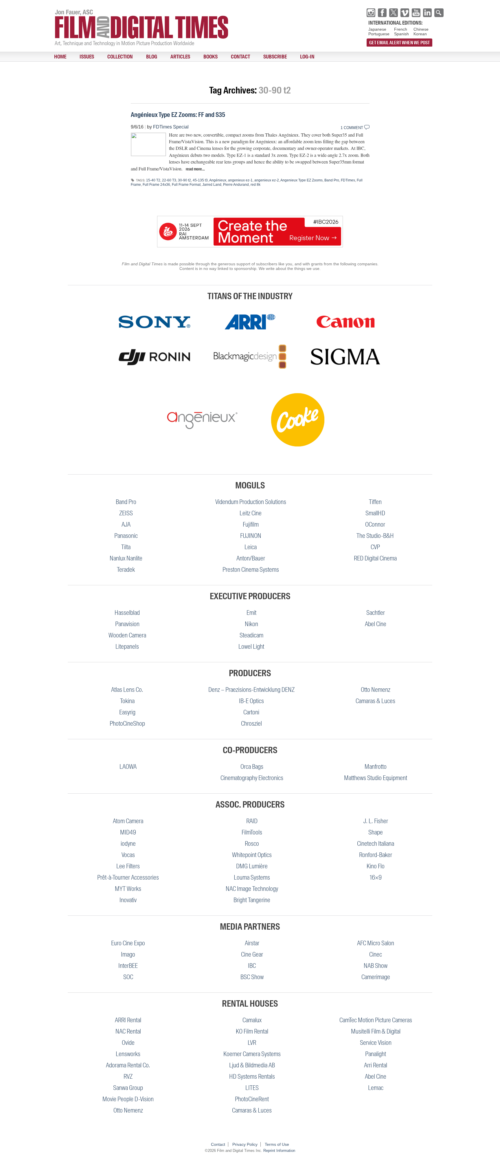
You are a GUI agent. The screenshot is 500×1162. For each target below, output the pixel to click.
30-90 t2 (184, 180)
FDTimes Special (171, 126)
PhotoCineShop (127, 723)
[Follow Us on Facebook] (382, 12)
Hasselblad (127, 612)
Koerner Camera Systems (252, 1054)
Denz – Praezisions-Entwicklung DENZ (251, 689)
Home (57, 56)
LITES (252, 1088)
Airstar (252, 943)
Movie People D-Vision (128, 1099)
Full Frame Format (186, 185)
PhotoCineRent (252, 1099)
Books (175, 56)
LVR (252, 1042)
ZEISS (126, 513)
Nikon (251, 624)
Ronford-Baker (375, 855)
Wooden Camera (127, 635)
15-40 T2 (153, 180)
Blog (129, 56)
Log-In (253, 56)
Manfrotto (376, 766)
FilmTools (252, 832)
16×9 (376, 877)
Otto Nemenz (375, 689)
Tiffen (375, 502)
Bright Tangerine (252, 900)
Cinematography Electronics (251, 778)
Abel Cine (375, 624)
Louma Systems (252, 877)
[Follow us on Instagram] (371, 12)
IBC (252, 965)
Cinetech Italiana (375, 843)
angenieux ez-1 (240, 180)
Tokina (127, 701)
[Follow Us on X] (393, 12)
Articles (151, 56)
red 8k (255, 185)
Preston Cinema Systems (251, 569)
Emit (251, 612)
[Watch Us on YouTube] (416, 12)
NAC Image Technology (252, 889)
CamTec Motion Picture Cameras (375, 1020)
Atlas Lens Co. (127, 689)
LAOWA (128, 766)
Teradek (126, 569)
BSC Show (252, 977)
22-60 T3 (169, 180)
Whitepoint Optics (252, 855)
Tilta (125, 547)
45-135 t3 (200, 180)
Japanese (377, 29)
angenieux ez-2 (266, 180)
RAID (252, 821)
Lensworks (128, 1054)
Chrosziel (251, 723)
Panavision (127, 624)
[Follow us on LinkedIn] (427, 12)
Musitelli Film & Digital (375, 1031)
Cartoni (251, 712)
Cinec (375, 954)
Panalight (375, 1054)
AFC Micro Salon (375, 943)
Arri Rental (375, 1065)
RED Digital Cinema (375, 558)
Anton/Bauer (250, 558)
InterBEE (128, 965)
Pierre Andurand (236, 185)
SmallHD (375, 513)
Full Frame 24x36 (156, 185)
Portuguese (378, 34)
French (400, 29)
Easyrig (127, 712)
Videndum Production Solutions (250, 502)
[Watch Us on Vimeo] (404, 12)
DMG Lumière (252, 866)
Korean (420, 34)
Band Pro (331, 180)
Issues (77, 56)
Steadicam (251, 635)
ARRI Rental (128, 1020)
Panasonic (126, 536)
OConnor (375, 524)
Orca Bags (251, 766)
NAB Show (375, 965)
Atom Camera (128, 821)
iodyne (128, 843)
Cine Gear (252, 954)
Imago (128, 954)
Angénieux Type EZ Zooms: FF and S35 (178, 115)
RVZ (128, 1076)
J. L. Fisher (375, 821)
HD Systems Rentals (252, 1076)
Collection (104, 56)
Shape (375, 832)
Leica (251, 547)
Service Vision (375, 1042)
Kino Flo (376, 866)
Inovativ (128, 900)
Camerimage (375, 977)
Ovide (128, 1042)
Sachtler (375, 612)
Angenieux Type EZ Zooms (301, 180)
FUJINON (250, 536)
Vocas (128, 855)
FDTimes (348, 180)
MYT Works (128, 889)
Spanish (401, 34)
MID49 (128, 832)
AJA (126, 524)
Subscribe (227, 56)
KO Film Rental (252, 1031)
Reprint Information (279, 1150)
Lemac (375, 1088)
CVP (375, 547)
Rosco (252, 843)
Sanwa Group (128, 1088)
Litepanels (127, 646)
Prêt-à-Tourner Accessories (128, 877)
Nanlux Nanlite (126, 558)
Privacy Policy (245, 1144)
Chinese (421, 29)
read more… (195, 169)
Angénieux (217, 180)
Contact (199, 56)
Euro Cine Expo (128, 943)
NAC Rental (128, 1031)
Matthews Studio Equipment (375, 778)
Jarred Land (211, 185)
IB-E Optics (251, 701)
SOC (128, 977)
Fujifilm (251, 524)
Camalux (252, 1020)
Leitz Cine (251, 513)
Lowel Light (251, 646)
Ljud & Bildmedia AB (252, 1065)
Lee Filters (128, 866)
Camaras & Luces (375, 701)
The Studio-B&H (375, 536)
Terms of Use (277, 1144)
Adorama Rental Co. (128, 1065)
